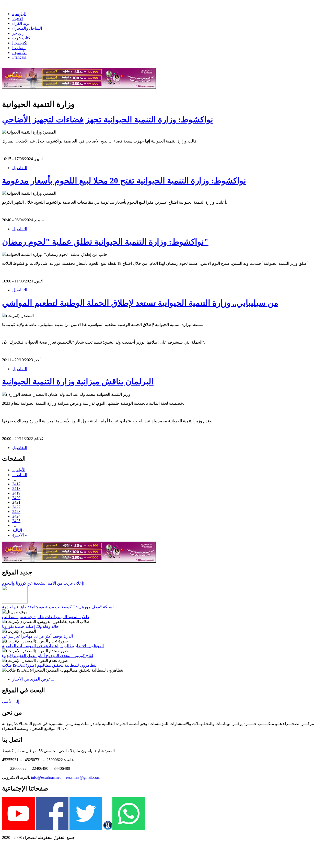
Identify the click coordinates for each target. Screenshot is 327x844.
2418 (16, 488)
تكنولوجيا (19, 43)
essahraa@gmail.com (83, 777)
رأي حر (18, 33)
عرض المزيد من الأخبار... (33, 679)
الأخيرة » (19, 535)
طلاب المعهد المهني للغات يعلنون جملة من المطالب (45, 617)
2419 (16, 493)
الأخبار (17, 18)
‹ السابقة (19, 475)
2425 (16, 521)
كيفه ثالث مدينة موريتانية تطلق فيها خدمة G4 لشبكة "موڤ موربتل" (58, 607)
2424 (16, 516)
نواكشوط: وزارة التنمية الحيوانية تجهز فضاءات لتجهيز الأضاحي (107, 119)
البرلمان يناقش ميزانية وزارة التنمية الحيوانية (78, 381)
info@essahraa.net (46, 777)
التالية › (18, 530)
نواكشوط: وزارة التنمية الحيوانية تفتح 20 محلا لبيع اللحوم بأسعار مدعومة (124, 180)
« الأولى (18, 470)
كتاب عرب (21, 38)
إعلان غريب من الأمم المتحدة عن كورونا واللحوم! (43, 583)
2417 (16, 484)
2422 (16, 507)
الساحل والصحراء (27, 28)
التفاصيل (19, 168)
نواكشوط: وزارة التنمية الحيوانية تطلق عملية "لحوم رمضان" (105, 241)
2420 (16, 498)
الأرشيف (19, 52)
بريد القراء (20, 23)
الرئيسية (19, 14)
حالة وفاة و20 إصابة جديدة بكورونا (30, 626)
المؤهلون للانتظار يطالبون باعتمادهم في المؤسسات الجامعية (53, 646)
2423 (16, 511)
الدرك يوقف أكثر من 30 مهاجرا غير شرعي (37, 636)
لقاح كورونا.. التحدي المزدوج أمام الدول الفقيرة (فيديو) (47, 655)
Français (19, 57)
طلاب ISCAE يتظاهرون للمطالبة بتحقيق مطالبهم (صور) (49, 665)
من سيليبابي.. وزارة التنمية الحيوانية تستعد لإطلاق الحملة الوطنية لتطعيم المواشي (140, 303)
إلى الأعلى (10, 701)
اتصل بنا (19, 48)
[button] (4, 4)
